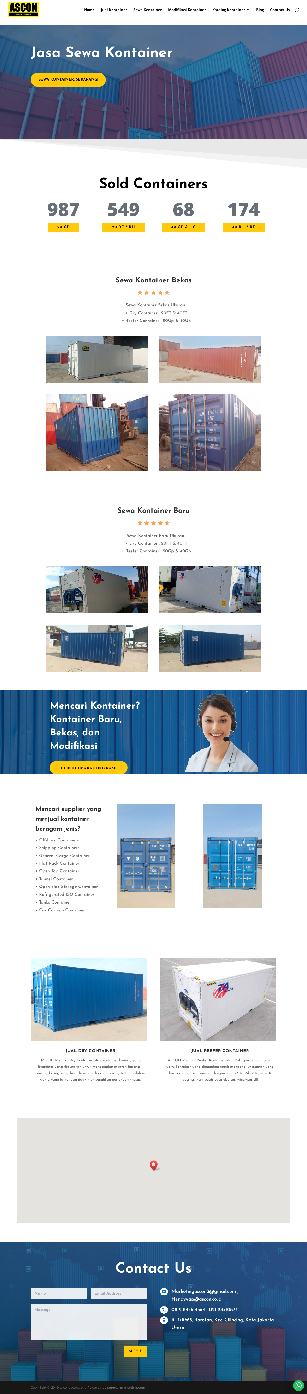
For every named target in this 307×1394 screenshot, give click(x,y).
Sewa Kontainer (147, 10)
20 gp (63, 227)
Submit (135, 1351)
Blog (260, 10)
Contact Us (280, 10)
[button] (155, 1165)
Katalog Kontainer (228, 10)
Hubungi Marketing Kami (89, 767)
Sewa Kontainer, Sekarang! (68, 80)
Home (89, 10)
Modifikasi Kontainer (187, 10)
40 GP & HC (183, 227)
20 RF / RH (123, 227)
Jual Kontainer (114, 10)
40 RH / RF (243, 227)
